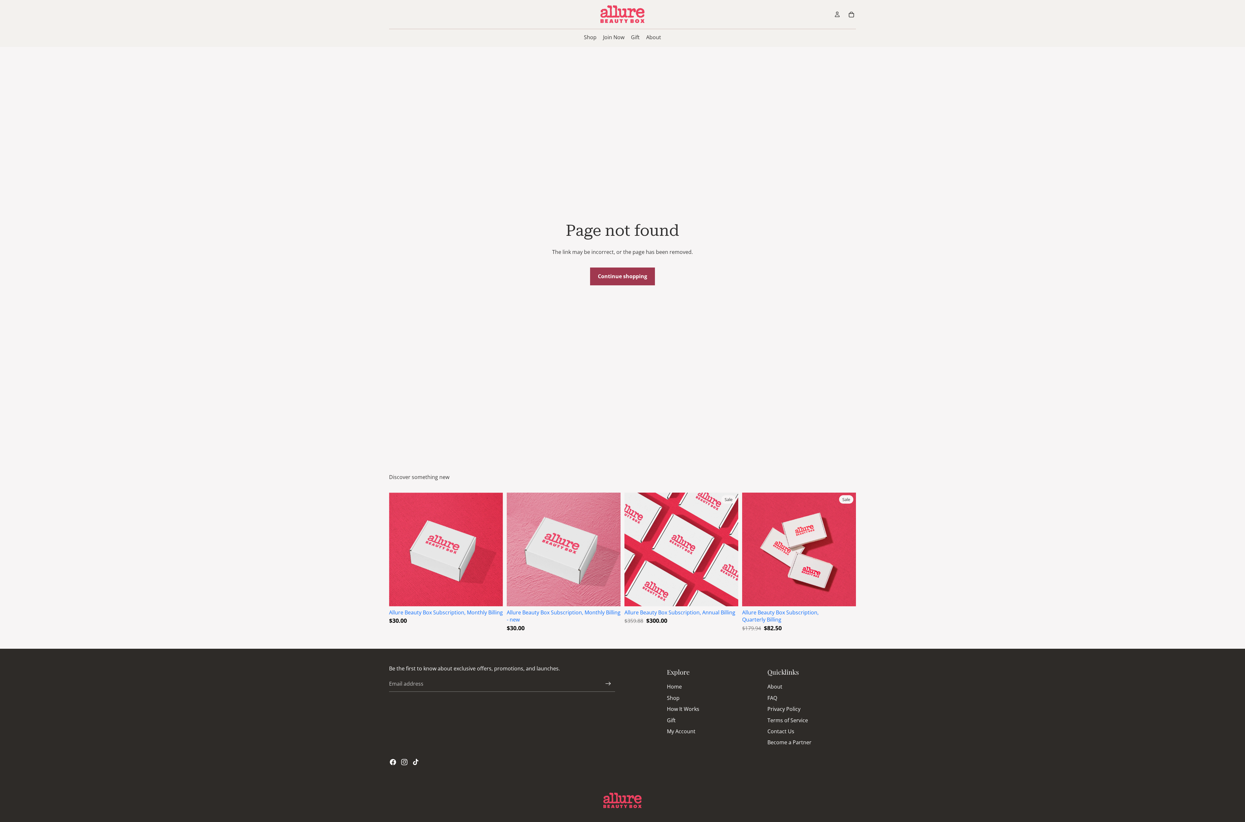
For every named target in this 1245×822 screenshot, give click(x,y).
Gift (671, 720)
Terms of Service (787, 720)
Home (674, 686)
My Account (681, 731)
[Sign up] (608, 684)
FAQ (772, 698)
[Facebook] (393, 762)
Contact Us (780, 731)
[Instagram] (404, 762)
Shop (673, 698)
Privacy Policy (783, 709)
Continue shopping (622, 276)
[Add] (493, 596)
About (774, 686)
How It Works (683, 709)
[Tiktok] (416, 762)
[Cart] (851, 14)
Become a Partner (789, 742)
